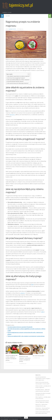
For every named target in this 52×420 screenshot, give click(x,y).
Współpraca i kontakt (6, 12)
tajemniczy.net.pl (12, 29)
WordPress (6, 419)
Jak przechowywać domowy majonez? (15, 81)
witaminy (22, 293)
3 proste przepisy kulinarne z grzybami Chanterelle (20, 327)
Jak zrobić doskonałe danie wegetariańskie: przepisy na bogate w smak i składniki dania (43, 378)
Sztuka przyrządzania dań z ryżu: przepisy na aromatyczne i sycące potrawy (26, 336)
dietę (32, 284)
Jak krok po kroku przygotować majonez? (16, 78)
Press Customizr (15, 419)
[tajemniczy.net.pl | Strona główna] (18, 5)
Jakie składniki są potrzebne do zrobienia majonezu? (18, 76)
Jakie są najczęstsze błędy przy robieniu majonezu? (18, 79)
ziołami (42, 312)
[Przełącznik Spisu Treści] (28, 74)
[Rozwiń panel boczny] (2, 16)
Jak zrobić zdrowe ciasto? (38, 355)
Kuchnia (8, 16)
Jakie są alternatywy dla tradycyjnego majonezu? (17, 83)
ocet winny (12, 114)
